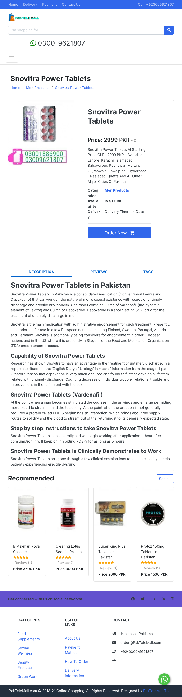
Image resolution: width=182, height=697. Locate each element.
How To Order (76, 661)
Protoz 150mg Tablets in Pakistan (152, 551)
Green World (28, 676)
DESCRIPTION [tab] (42, 271)
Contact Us (71, 4)
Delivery (30, 4)
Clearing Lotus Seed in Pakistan (70, 549)
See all (165, 478)
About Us (72, 638)
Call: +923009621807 (156, 4)
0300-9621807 (60, 43)
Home (13, 4)
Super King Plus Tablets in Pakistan (112, 551)
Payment (49, 4)
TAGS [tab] (148, 271)
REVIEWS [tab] (98, 271)
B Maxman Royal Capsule (27, 549)
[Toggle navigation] (12, 58)
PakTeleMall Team (158, 690)
